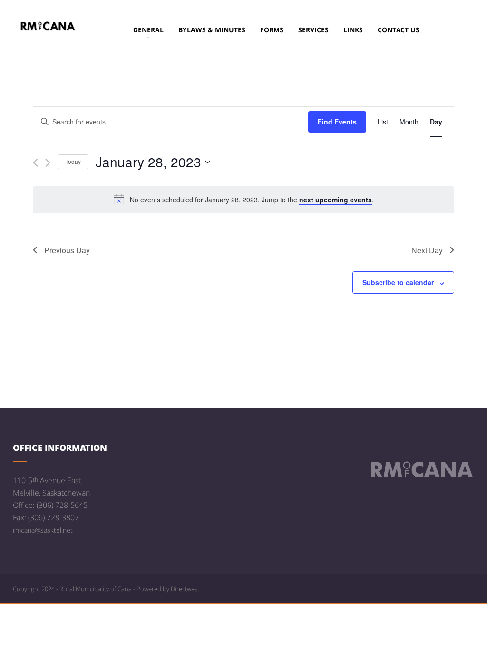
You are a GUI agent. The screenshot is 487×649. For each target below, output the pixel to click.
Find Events (337, 121)
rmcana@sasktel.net (43, 529)
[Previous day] (35, 162)
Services (313, 29)
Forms (271, 29)
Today (73, 161)
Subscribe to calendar (398, 282)
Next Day (427, 250)
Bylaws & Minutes (211, 29)
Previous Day (67, 250)
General (148, 29)
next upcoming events (335, 199)
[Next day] (47, 162)
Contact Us (398, 29)
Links (353, 29)
